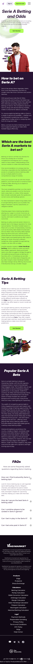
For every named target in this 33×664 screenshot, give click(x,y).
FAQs (18, 629)
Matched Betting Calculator (18, 610)
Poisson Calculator (18, 605)
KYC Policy (18, 627)
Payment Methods (18, 617)
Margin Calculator (18, 600)
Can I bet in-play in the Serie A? (14, 518)
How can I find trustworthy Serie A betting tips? (15, 478)
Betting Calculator (18, 590)
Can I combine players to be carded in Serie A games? (13, 510)
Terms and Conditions (18, 624)
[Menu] (29, 3)
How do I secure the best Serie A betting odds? (14, 501)
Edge (5, 300)
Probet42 (18, 581)
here (16, 317)
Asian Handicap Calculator (18, 603)
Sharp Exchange (18, 583)
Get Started (16, 31)
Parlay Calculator (18, 593)
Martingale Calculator (18, 608)
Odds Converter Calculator (18, 595)
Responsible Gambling (18, 619)
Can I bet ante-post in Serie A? (13, 525)
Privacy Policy (18, 622)
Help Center (18, 632)
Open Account (20, 3)
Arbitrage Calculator (18, 598)
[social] (10, 642)
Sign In (10, 3)
